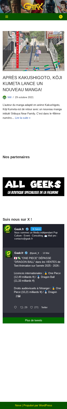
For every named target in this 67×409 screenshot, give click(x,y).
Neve (18, 405)
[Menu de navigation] (7, 17)
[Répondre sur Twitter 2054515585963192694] (16, 307)
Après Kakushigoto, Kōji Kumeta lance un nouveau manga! (32, 83)
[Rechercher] (61, 16)
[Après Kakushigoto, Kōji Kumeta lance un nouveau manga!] (33, 51)
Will (9, 97)
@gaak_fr (34, 253)
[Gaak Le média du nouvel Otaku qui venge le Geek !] (33, 7)
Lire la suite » (22, 117)
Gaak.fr (18, 252)
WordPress (45, 405)
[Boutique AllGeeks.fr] (33, 207)
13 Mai (46, 253)
